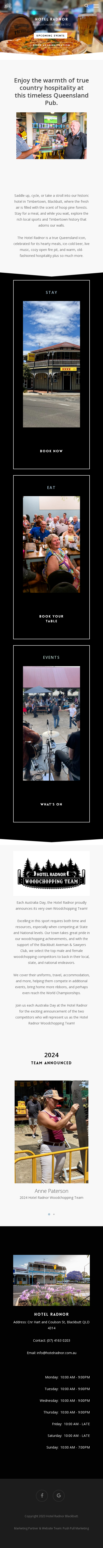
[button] (49, 1214)
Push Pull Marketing (76, 1528)
